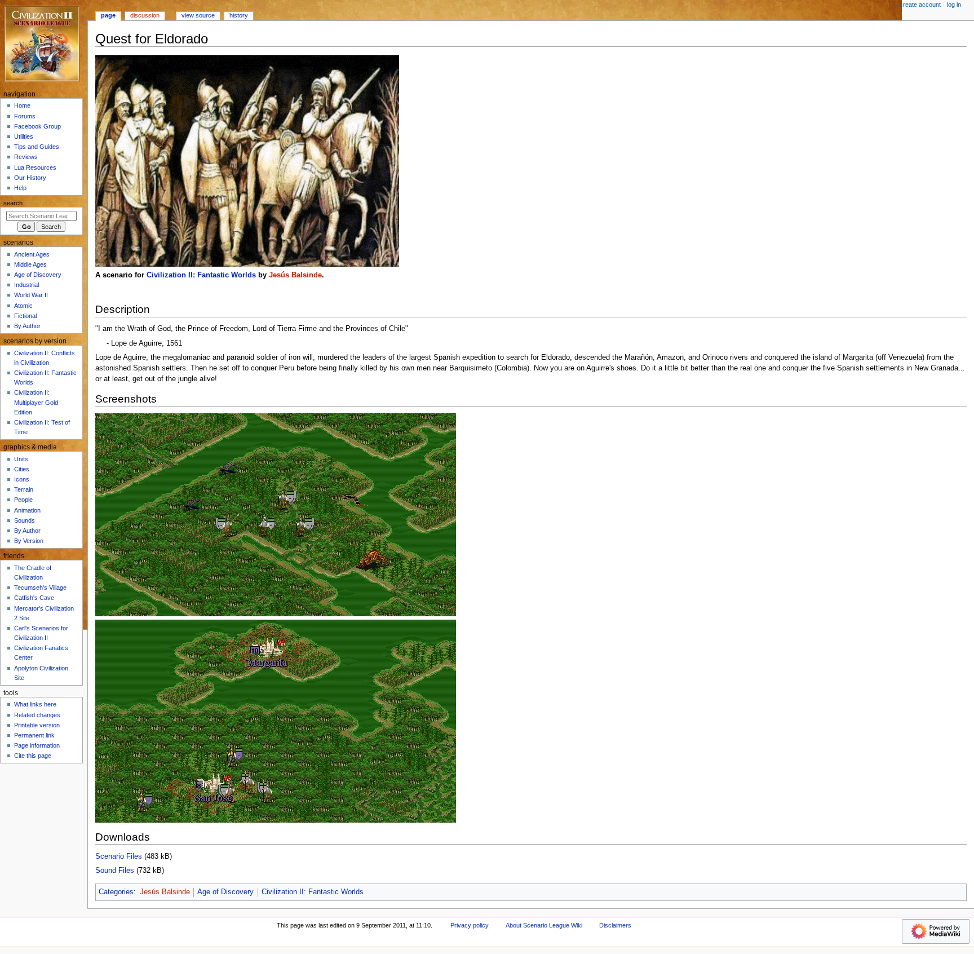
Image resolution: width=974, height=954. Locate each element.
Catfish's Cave (34, 597)
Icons (21, 479)
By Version (28, 540)
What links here (35, 704)
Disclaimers (615, 925)
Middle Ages (30, 264)
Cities (21, 469)
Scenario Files (118, 856)
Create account (920, 4)
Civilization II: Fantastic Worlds (201, 275)
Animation (27, 510)
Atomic (23, 305)
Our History (30, 177)
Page (108, 15)
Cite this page (32, 755)
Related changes (37, 715)
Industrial (26, 284)
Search (13, 203)
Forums (25, 116)
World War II (31, 295)
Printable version (37, 725)
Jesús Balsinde (295, 275)
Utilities (23, 136)
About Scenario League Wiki (544, 925)
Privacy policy (469, 925)
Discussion (145, 15)
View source (198, 15)
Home (22, 105)
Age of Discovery (225, 892)
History (238, 15)
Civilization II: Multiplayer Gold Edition (36, 402)
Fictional (25, 315)
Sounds (24, 520)
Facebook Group (37, 126)
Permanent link (34, 735)
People (23, 499)
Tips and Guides (36, 146)
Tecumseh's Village (40, 587)
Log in (954, 4)
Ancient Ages (32, 254)
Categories (116, 892)
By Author (27, 326)
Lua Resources (35, 167)
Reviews (26, 156)
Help (20, 187)
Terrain (23, 489)
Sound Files (114, 870)
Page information (37, 745)
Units (21, 459)
